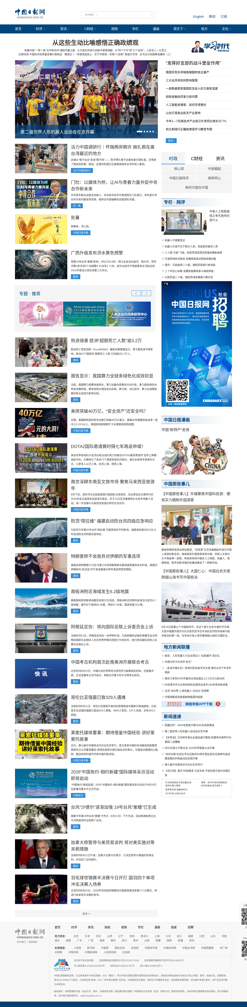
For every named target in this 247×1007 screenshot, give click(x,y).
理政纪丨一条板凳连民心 (78, 54)
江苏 (168, 936)
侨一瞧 (77, 205)
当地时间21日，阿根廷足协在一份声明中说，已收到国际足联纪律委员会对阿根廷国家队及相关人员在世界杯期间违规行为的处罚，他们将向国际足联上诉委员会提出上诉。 (114, 640)
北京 (75, 936)
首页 (18, 29)
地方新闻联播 (177, 647)
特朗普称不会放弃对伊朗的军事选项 (105, 556)
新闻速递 (172, 716)
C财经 (88, 29)
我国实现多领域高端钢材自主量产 (187, 72)
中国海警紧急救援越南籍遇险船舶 (184, 696)
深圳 (191, 940)
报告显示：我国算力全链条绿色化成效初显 (112, 375)
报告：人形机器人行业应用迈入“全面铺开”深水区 (192, 655)
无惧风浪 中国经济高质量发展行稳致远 (40, 54)
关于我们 (21, 942)
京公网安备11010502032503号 (89, 966)
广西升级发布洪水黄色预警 (97, 252)
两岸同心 (214, 178)
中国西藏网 (207, 947)
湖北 (57, 940)
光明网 (58, 952)
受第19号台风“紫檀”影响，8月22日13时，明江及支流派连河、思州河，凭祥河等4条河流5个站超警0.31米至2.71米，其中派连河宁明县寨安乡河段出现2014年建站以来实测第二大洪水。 (113, 266)
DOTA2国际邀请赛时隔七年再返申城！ (108, 446)
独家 (174, 927)
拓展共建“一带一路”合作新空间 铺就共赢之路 (49, 50)
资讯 (63, 29)
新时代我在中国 (196, 187)
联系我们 (33, 942)
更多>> (86, 913)
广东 (79, 940)
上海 (156, 936)
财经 (107, 927)
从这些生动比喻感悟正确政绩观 (95, 42)
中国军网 (73, 952)
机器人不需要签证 (175, 240)
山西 (109, 936)
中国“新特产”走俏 (175, 430)
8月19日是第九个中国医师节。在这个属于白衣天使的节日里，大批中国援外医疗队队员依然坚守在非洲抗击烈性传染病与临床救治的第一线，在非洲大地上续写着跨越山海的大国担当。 (196, 631)
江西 (201, 936)
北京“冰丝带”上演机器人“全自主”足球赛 (187, 690)
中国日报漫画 (177, 419)
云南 (146, 940)
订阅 (223, 16)
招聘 (190, 927)
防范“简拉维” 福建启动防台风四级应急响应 (112, 521)
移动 (212, 16)
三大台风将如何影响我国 (182, 80)
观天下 (178, 29)
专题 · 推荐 (30, 293)
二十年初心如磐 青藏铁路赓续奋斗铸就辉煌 (189, 271)
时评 (39, 29)
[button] (139, 131)
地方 (204, 29)
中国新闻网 (91, 952)
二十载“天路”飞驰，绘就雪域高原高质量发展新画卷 (193, 252)
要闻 (75, 276)
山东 (213, 936)
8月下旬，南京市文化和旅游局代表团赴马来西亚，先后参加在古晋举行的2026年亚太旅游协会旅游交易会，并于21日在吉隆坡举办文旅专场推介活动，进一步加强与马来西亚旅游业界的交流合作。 (112, 499)
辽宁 (120, 936)
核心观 (179, 169)
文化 (225, 29)
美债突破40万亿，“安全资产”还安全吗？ (109, 411)
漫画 (156, 29)
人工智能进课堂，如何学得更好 (186, 104)
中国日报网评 (179, 178)
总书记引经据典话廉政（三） (156, 54)
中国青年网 (151, 947)
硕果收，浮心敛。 (81, 226)
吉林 (132, 936)
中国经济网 (169, 947)
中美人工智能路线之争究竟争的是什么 (219, 216)
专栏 (135, 29)
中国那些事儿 (177, 483)
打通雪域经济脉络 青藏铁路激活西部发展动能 (190, 258)
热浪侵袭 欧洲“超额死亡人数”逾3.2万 (106, 340)
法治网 (126, 952)
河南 (224, 936)
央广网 (223, 947)
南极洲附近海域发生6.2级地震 (100, 591)
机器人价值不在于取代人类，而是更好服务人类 (191, 246)
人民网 (77, 947)
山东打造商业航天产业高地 (183, 113)
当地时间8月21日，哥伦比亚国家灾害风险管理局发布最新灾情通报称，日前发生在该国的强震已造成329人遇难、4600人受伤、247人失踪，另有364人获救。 (113, 710)
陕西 (169, 940)
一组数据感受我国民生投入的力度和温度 (192, 88)
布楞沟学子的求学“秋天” (178, 661)
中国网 (104, 947)
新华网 (91, 947)
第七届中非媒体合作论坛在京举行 (184, 764)
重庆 (113, 940)
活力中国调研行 (82, 170)
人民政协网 (109, 952)
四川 (124, 940)
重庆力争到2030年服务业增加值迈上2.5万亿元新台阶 (195, 678)
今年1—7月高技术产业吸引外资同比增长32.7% (196, 121)
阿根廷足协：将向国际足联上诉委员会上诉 (112, 626)
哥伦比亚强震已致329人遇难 (98, 697)
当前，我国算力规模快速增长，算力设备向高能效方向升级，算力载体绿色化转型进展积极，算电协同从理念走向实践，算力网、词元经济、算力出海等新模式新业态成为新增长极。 (114, 389)
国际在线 (120, 947)
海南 (102, 940)
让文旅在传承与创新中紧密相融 (95, 50)
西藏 (158, 940)
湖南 (68, 940)
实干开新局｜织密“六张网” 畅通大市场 (115, 54)
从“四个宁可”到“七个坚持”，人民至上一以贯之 (141, 50)
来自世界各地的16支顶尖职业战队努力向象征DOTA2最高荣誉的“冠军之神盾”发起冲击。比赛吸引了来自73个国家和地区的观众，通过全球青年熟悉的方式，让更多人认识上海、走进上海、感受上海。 (114, 459)
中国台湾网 (188, 947)
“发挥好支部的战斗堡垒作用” (193, 63)
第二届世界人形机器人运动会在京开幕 (57, 132)
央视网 (135, 947)
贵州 (135, 940)
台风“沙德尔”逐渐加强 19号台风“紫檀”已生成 (113, 807)
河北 (98, 936)
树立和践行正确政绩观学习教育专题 (189, 129)
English (198, 16)
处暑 (75, 217)
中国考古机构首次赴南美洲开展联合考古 (110, 662)
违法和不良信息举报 (83, 960)
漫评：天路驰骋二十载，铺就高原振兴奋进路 (190, 264)
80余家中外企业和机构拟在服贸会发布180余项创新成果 (196, 684)
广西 (90, 940)
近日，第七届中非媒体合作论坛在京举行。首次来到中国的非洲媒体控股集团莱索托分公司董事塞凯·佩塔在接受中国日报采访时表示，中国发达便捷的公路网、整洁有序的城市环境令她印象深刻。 (114, 750)
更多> (171, 140)
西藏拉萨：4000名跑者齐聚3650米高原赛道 (189, 725)
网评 (180, 202)
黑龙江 (144, 936)
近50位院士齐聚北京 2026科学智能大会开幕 (190, 747)
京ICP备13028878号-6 (151, 966)
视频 (114, 29)
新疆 (180, 940)
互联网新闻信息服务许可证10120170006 (119, 960)
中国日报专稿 (80, 232)
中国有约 (78, 795)
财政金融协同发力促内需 (182, 96)
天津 (87, 936)
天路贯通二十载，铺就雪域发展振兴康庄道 (189, 277)
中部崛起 (214, 169)
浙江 (179, 936)
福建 (190, 936)
